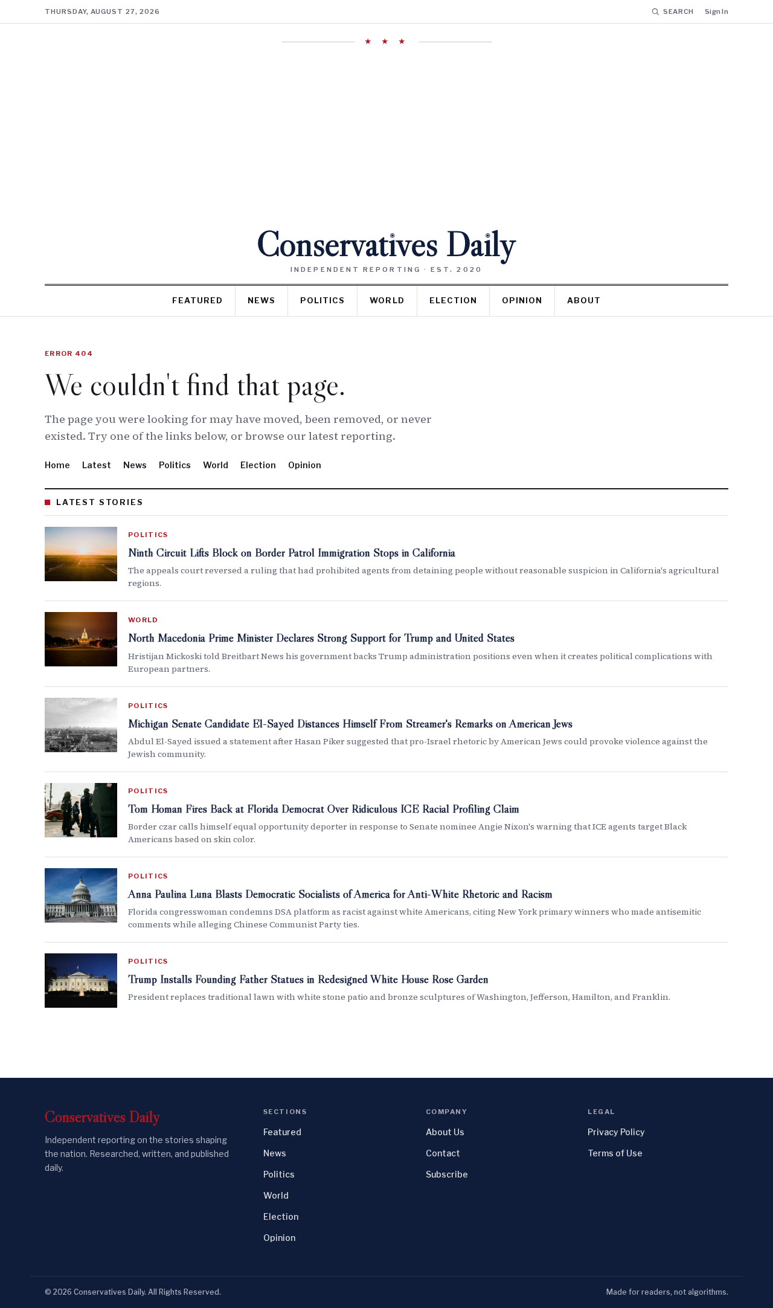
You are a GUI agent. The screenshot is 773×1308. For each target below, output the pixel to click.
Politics (322, 300)
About (584, 300)
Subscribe (447, 1174)
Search (678, 11)
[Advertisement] (386, 136)
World (387, 300)
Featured (197, 300)
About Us (445, 1132)
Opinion (522, 300)
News (261, 300)
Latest (96, 465)
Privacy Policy (616, 1132)
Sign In (716, 11)
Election (453, 300)
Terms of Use (615, 1153)
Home (57, 465)
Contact (443, 1153)
